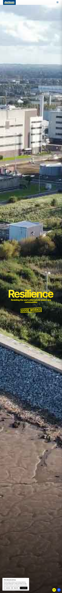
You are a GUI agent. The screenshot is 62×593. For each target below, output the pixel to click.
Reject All (16, 587)
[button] (57, 2)
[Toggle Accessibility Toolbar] (59, 590)
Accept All (24, 587)
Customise (8, 587)
